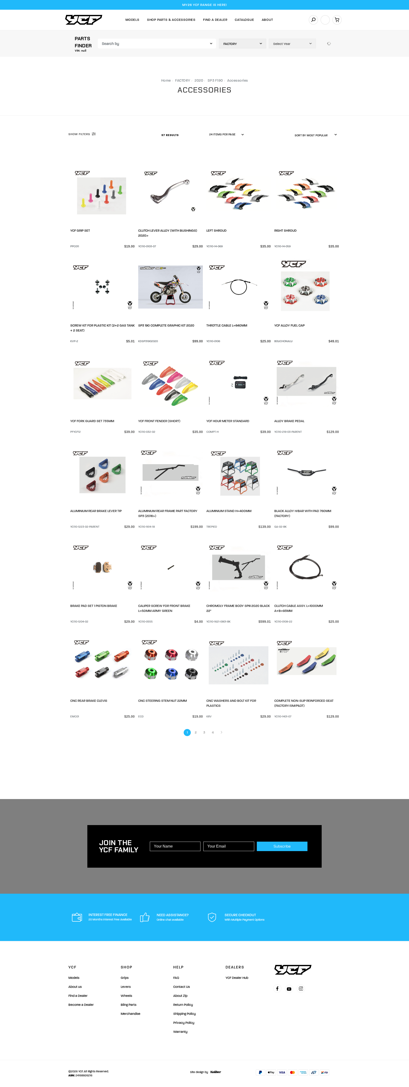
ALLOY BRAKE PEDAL (289, 420)
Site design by (199, 1072)
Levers (126, 987)
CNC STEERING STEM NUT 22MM (162, 700)
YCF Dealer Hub (237, 978)
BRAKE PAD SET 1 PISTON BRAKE (93, 605)
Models (132, 20)
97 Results (170, 135)
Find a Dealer (78, 996)
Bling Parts (128, 1005)
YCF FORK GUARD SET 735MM (92, 420)
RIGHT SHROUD (285, 231)
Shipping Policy (184, 1014)
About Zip (180, 996)
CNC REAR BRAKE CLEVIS (88, 700)
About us (75, 987)
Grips (125, 978)
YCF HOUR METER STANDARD (227, 420)
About (267, 20)
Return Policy (183, 1005)
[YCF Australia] (83, 20)
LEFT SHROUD (216, 231)
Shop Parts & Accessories (171, 20)
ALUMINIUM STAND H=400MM (228, 510)
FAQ (176, 978)
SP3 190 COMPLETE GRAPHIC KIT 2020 (166, 325)
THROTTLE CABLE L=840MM (226, 325)
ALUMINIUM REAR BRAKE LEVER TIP (96, 510)
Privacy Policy (183, 1023)
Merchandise (130, 1014)
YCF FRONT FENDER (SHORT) (159, 420)
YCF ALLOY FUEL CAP (289, 325)
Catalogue (244, 20)
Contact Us (181, 987)
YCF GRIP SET (80, 231)
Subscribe (282, 846)
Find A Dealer (215, 20)
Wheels (126, 996)
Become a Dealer (81, 1005)
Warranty (180, 1032)
